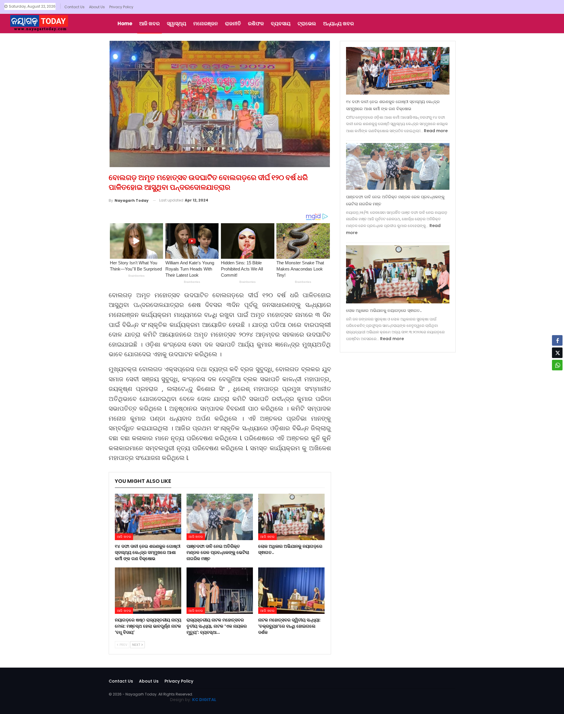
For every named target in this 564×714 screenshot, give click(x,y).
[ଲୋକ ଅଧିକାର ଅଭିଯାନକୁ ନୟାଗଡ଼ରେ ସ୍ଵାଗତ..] (291, 517)
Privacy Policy (121, 6)
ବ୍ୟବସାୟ (281, 23)
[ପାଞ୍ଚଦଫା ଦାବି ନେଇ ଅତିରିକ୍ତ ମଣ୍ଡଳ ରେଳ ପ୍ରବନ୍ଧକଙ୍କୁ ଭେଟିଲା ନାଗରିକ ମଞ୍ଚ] (220, 517)
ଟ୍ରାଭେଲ (307, 23)
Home (125, 23)
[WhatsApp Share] (557, 365)
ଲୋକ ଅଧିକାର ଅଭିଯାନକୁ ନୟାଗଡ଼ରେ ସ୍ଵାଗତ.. (384, 310)
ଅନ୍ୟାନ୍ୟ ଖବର (338, 23)
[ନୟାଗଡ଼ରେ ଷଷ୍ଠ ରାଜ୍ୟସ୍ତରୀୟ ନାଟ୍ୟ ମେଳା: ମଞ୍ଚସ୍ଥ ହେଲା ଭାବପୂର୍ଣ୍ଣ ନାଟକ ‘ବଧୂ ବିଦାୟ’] (148, 590)
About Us (97, 6)
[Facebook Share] (557, 340)
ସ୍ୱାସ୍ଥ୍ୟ (176, 23)
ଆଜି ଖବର (149, 23)
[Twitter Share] (557, 352)
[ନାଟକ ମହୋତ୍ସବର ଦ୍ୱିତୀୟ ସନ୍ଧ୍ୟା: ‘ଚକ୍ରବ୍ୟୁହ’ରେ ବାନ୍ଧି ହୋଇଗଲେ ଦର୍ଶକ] (291, 590)
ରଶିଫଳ (256, 23)
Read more (436, 131)
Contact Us (74, 6)
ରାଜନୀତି (233, 23)
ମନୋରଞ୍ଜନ (205, 23)
